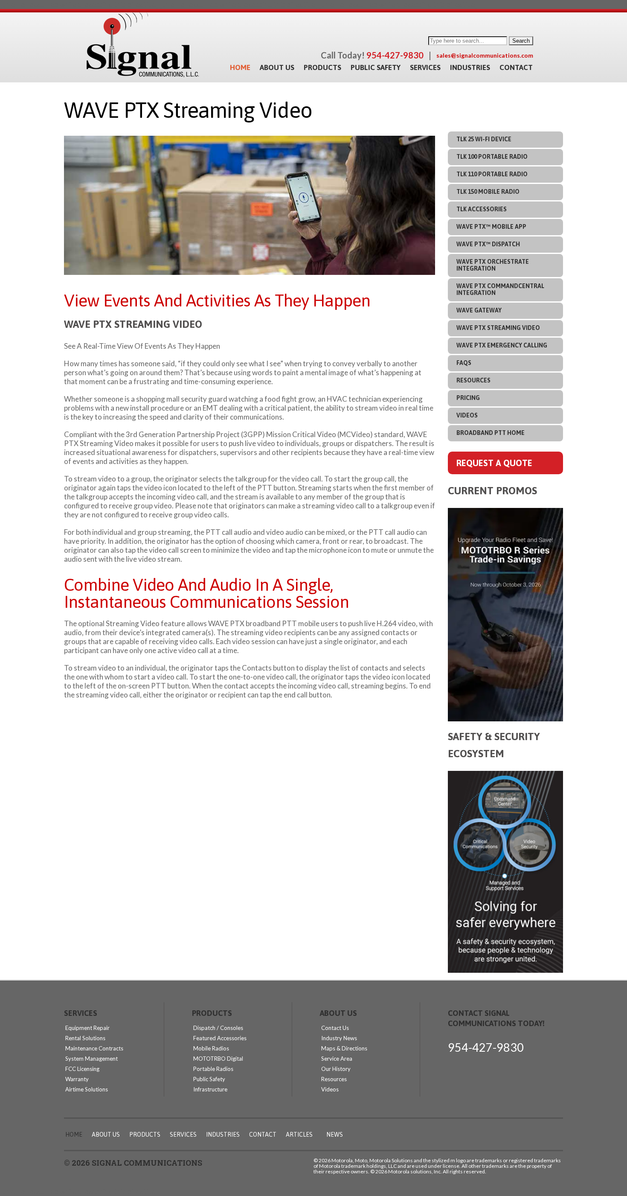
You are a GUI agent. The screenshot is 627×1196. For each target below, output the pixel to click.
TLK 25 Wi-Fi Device (483, 139)
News (334, 1134)
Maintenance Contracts (94, 1048)
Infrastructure (210, 1089)
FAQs (463, 362)
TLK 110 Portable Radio (492, 174)
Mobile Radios (211, 1048)
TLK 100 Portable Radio (492, 156)
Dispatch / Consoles (218, 1027)
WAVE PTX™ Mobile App (491, 226)
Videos (467, 415)
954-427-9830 (486, 1047)
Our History (336, 1068)
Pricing (468, 397)
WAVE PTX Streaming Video (498, 327)
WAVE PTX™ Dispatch (488, 244)
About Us (277, 67)
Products (322, 67)
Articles (299, 1134)
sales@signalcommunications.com (484, 55)
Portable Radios (213, 1068)
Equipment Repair (87, 1027)
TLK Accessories (481, 209)
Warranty (77, 1079)
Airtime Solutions (86, 1089)
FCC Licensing (82, 1068)
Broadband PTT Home (490, 432)
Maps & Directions (344, 1048)
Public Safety (376, 67)
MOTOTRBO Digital (218, 1058)
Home (240, 67)
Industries (470, 67)
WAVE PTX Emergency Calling (501, 345)
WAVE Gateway (479, 310)
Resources (473, 380)
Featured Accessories (220, 1038)
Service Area (336, 1058)
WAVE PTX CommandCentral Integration (500, 289)
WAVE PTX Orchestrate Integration (492, 265)
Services (425, 67)
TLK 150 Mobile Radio (488, 191)
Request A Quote (494, 463)
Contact (516, 67)
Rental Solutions (85, 1038)
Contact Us (335, 1027)
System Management (91, 1058)
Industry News (339, 1038)
